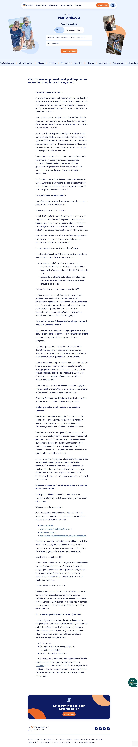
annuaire (40, 665)
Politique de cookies (81, 739)
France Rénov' (95, 739)
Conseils (78, 5)
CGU (51, 739)
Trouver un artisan (69, 51)
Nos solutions (41, 5)
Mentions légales (41, 739)
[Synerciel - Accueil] (28, 6)
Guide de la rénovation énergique (40, 742)
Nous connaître (66, 5)
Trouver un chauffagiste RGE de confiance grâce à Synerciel (75, 742)
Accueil (64, 14)
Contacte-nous (39, 729)
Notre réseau (53, 5)
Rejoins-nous (102, 5)
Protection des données (63, 739)
